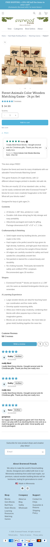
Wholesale (23, 508)
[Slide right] (30, 88)
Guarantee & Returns (38, 506)
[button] (2, 13)
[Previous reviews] (3, 148)
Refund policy (13, 535)
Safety (21, 505)
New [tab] (10, 29)
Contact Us (37, 499)
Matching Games (34, 36)
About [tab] (40, 29)
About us (22, 499)
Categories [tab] (18, 29)
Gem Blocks (10, 502)
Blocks (7, 499)
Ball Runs (9, 505)
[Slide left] (19, 88)
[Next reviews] (46, 148)
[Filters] (40, 344)
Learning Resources (9, 512)
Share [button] (6, 133)
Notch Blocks (10, 508)
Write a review (19, 344)
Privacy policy (38, 535)
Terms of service (25, 535)
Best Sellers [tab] (30, 29)
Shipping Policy (36, 512)
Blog (20, 502)
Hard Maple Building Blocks (17, 36)
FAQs (35, 502)
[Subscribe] (42, 452)
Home (4, 36)
